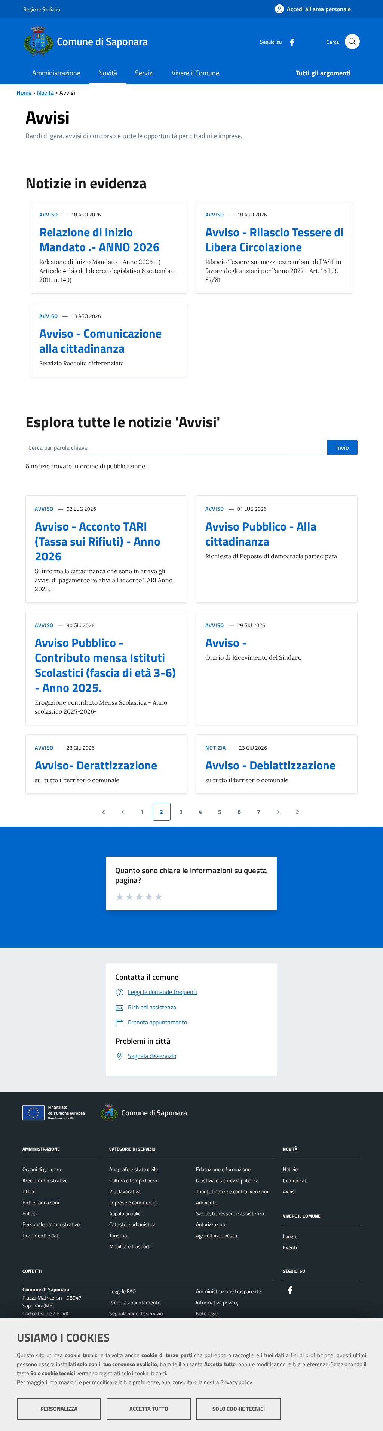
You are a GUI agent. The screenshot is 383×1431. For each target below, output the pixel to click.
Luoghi (290, 1236)
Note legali (207, 1313)
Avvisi (289, 1191)
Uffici (28, 1191)
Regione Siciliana (41, 9)
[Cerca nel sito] (352, 41)
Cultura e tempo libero (133, 1180)
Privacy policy (236, 1382)
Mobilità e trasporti (130, 1246)
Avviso (48, 214)
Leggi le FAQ (122, 1291)
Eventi (290, 1247)
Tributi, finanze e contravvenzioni (232, 1191)
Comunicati (295, 1180)
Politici (29, 1213)
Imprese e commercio (132, 1202)
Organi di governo (41, 1169)
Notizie (290, 1169)
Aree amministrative (45, 1180)
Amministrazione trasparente (228, 1291)
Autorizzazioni (211, 1224)
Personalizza (58, 1408)
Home (23, 92)
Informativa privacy (217, 1302)
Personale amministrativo (51, 1224)
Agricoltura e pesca (216, 1235)
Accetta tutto (148, 1408)
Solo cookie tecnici (238, 1408)
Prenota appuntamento (134, 1302)
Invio (342, 447)
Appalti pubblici (125, 1213)
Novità (45, 92)
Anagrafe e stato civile (133, 1169)
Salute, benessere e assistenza (230, 1213)
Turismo (118, 1235)
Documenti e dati (40, 1235)
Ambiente (206, 1202)
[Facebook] (289, 41)
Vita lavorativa (125, 1191)
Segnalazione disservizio (136, 1313)
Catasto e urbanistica (132, 1224)
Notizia (215, 747)
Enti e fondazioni (40, 1202)
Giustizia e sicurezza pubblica (227, 1180)
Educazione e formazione (223, 1169)
